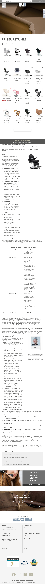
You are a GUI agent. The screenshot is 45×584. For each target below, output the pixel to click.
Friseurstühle (13, 36)
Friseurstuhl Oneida (17, 78)
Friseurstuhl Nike (6, 78)
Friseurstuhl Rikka (6, 98)
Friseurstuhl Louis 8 (17, 58)
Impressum (16, 580)
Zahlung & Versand (29, 580)
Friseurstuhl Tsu (38, 98)
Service (3, 549)
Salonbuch (26, 527)
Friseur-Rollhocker (14, 230)
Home (3, 36)
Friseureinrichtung (38, 437)
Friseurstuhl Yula (28, 118)
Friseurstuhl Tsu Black (6, 118)
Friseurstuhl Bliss (38, 118)
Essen (25, 547)
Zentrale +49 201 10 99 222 (7, 527)
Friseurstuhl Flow (6, 58)
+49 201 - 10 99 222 (34, 485)
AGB (12, 580)
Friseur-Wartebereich (33, 448)
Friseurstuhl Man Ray (28, 58)
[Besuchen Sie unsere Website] (4, 5)
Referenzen (4, 548)
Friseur (7, 36)
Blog (25, 537)
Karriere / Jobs (27, 538)
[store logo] (22, 5)
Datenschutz (22, 580)
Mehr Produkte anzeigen (22, 130)
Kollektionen (4, 547)
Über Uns (26, 535)
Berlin (25, 548)
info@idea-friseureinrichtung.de (9, 529)
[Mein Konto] (40, 1)
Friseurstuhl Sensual (17, 98)
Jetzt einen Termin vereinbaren (23, 506)
